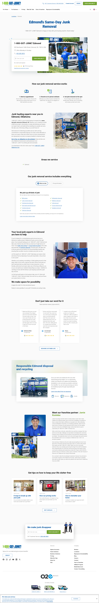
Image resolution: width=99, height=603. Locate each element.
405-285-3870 (20, 53)
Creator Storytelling (79, 569)
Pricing (52, 556)
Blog (75, 556)
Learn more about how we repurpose (61, 391)
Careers (76, 558)
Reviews (76, 549)
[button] (6, 9)
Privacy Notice (49, 601)
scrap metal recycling (34, 245)
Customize (75, 598)
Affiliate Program (78, 564)
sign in (78, 3)
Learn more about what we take (27, 216)
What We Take (54, 558)
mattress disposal (25, 247)
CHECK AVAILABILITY (90, 3)
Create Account (70, 3)
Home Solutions (54, 551)
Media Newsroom (78, 566)
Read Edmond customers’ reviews (21, 68)
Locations (14, 16)
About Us (52, 560)
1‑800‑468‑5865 (44, 536)
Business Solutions (55, 554)
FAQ (51, 562)
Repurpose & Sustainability (81, 554)
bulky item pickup (22, 245)
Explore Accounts (54, 549)
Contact (76, 560)
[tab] (42, 183)
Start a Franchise (78, 562)
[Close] (96, 598)
